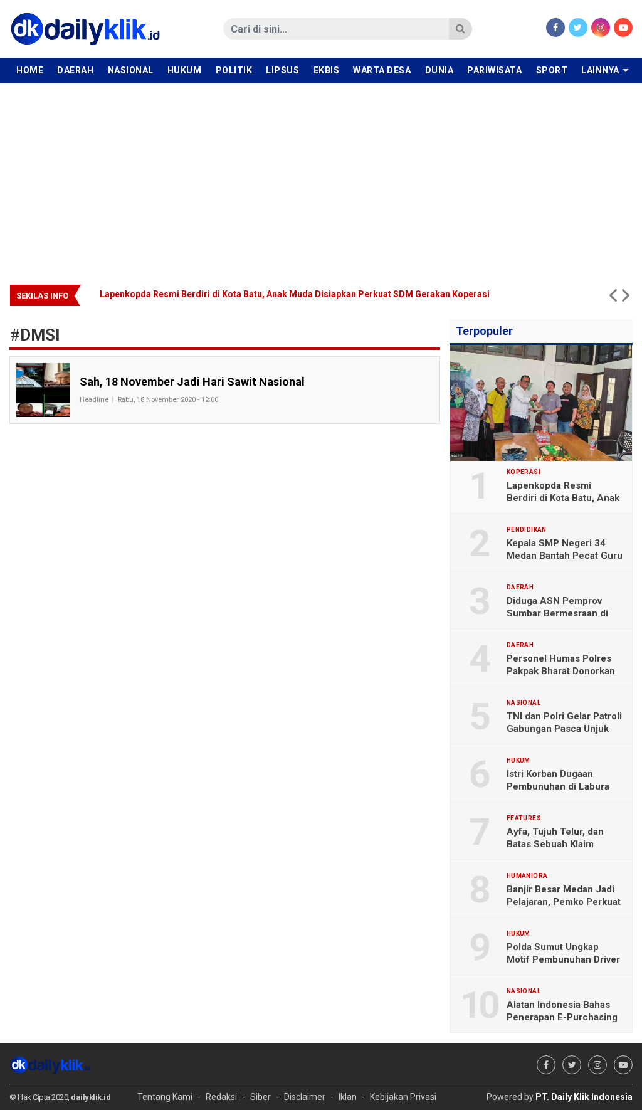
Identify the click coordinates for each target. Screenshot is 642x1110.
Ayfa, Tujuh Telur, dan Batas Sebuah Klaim (555, 838)
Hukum (184, 70)
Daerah (75, 70)
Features (524, 818)
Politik (234, 70)
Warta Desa (382, 70)
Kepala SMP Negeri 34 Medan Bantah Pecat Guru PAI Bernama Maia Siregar (565, 555)
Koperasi (523, 472)
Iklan (348, 1097)
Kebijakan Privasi (403, 1097)
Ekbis (326, 70)
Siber (260, 1097)
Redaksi (221, 1097)
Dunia (439, 70)
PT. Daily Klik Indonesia (584, 1097)
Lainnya (600, 70)
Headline (94, 400)
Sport (552, 70)
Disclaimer (304, 1097)
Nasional (131, 70)
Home (29, 70)
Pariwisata (494, 70)
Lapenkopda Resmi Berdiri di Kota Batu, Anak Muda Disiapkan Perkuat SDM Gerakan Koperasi (103, 294)
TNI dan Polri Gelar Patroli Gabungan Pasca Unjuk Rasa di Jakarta (564, 729)
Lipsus (282, 70)
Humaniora (527, 876)
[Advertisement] (321, 177)
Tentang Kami (164, 1097)
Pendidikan (527, 530)
